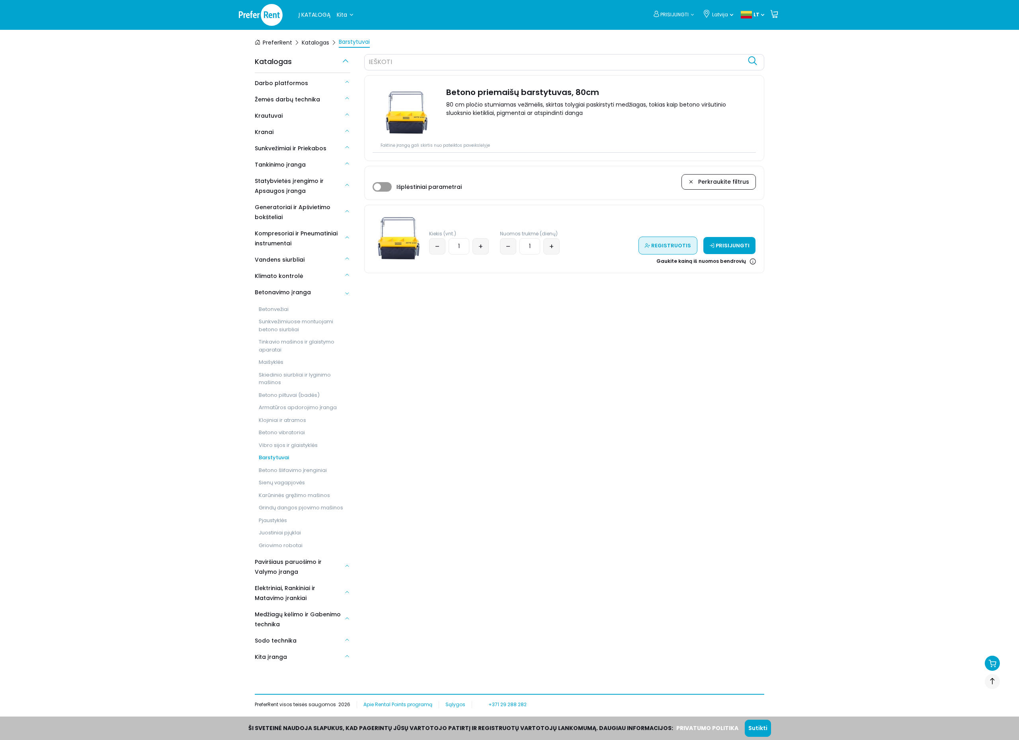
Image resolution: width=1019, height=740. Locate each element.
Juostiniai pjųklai (280, 532)
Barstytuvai (274, 457)
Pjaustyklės (273, 520)
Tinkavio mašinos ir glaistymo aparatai (296, 345)
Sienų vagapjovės (282, 482)
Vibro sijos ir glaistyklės (288, 445)
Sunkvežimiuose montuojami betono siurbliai (296, 325)
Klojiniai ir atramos (282, 420)
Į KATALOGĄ (314, 15)
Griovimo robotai (281, 545)
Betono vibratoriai (282, 432)
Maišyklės (271, 362)
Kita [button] (342, 15)
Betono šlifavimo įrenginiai (293, 470)
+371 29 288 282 (507, 704)
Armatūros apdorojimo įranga (298, 407)
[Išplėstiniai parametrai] (382, 187)
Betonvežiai (274, 309)
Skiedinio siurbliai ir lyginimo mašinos (295, 379)
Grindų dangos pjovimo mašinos (301, 507)
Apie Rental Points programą (397, 704)
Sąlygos (455, 704)
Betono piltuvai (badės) (289, 395)
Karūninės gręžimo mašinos (294, 495)
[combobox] (556, 63)
